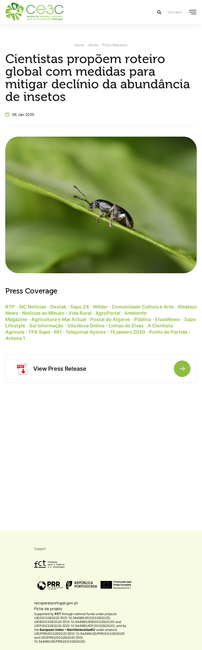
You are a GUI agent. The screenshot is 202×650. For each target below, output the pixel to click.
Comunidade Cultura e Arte (143, 306)
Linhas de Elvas (126, 325)
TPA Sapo (39, 332)
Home (79, 45)
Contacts (175, 12)
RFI (58, 332)
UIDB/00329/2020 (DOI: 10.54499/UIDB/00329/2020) (74, 622)
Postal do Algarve (110, 319)
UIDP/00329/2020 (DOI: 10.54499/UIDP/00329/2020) (74, 626)
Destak (58, 306)
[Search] (159, 12)
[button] (193, 12)
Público (142, 319)
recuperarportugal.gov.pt (56, 603)
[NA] (22, 369)
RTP (10, 306)
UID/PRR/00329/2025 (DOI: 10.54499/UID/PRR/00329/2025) (79, 634)
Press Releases (114, 45)
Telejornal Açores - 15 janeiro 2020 (105, 332)
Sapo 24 (79, 306)
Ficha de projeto (48, 608)
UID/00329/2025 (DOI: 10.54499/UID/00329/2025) (72, 618)
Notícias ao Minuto (43, 313)
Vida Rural (80, 313)
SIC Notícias (32, 306)
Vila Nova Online (86, 325)
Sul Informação (46, 325)
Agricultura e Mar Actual (58, 319)
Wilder (100, 306)
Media (93, 45)
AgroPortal (107, 313)
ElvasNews (167, 319)
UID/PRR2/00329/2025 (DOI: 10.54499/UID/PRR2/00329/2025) (59, 639)
